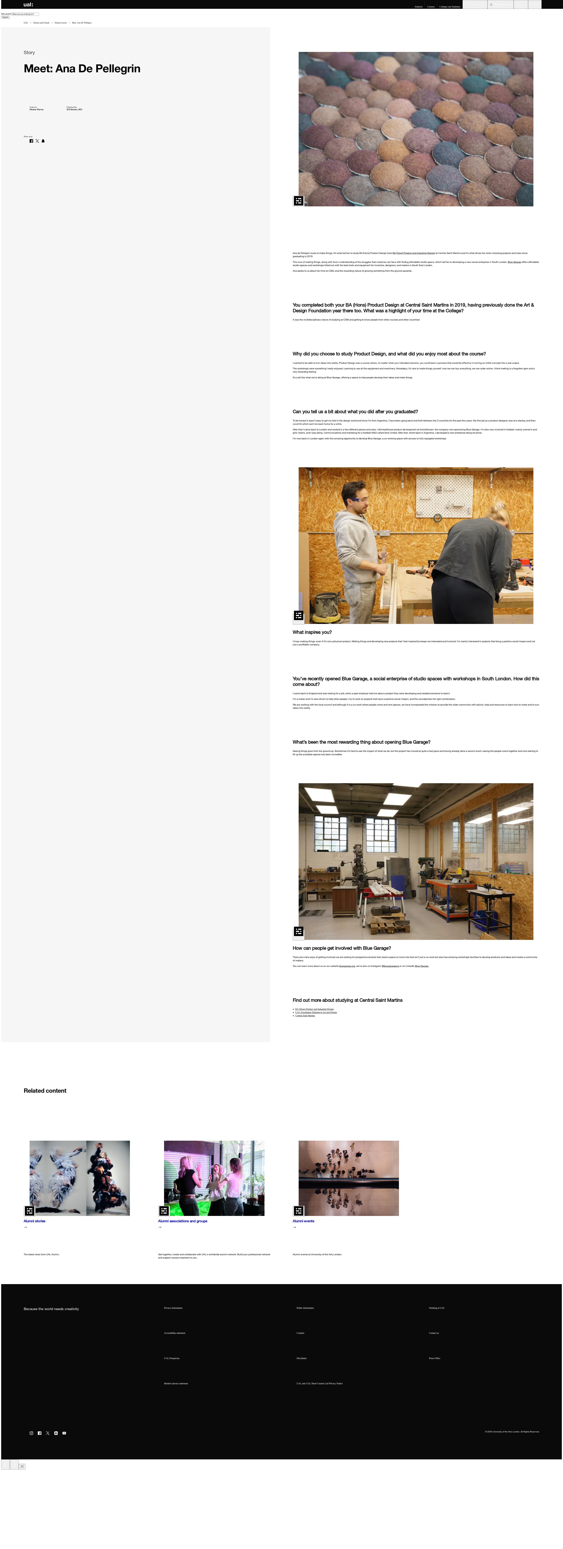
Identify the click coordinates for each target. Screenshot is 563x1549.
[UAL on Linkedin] (56, 1433)
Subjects (419, 6)
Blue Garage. (422, 966)
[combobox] (25, 14)
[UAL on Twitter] (48, 1433)
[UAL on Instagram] (31, 1433)
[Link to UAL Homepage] (28, 4)
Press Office (434, 1358)
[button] (521, 4)
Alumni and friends (41, 23)
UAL (26, 23)
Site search (6, 14)
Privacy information (173, 1308)
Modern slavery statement (176, 1383)
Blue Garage (514, 261)
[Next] (14, 1464)
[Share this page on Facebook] (31, 141)
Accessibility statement (174, 1333)
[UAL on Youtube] (64, 1433)
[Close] (22, 1467)
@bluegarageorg (390, 966)
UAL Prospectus (171, 1358)
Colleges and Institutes (449, 6)
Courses (431, 6)
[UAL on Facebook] (39, 1433)
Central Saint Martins (305, 1015)
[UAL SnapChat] (43, 141)
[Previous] (5, 1464)
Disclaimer (302, 1358)
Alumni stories (61, 23)
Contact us (434, 1333)
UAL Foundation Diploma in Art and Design (316, 1012)
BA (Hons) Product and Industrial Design (414, 253)
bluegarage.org (347, 966)
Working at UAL (437, 1308)
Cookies (300, 1333)
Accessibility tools (477, 4)
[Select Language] (500, 4)
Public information (305, 1308)
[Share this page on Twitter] (37, 141)
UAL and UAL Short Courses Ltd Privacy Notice (320, 1383)
